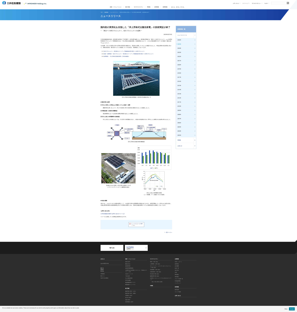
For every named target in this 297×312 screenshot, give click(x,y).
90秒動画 (103, 273)
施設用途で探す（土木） (130, 291)
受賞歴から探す (128, 295)
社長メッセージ (178, 261)
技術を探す (127, 261)
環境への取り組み (154, 261)
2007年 (179, 118)
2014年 (179, 89)
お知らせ (180, 146)
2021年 (179, 60)
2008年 (179, 114)
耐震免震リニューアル (130, 284)
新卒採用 (177, 289)
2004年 (179, 131)
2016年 (179, 81)
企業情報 (156, 7)
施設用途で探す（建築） (130, 293)
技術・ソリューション (116, 7)
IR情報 (148, 7)
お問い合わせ (236, 3)
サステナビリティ (138, 7)
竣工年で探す (128, 297)
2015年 (179, 85)
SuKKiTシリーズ (129, 273)
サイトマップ (245, 3)
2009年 (179, 110)
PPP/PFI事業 (128, 280)
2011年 (179, 102)
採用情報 (165, 7)
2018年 (179, 73)
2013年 (179, 94)
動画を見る (127, 263)
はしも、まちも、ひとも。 (178, 7)
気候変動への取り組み (155, 269)
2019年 (179, 69)
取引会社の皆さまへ (256, 3)
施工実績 (127, 7)
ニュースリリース (182, 35)
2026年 (179, 40)
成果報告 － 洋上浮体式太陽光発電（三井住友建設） (117, 56)
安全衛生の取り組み (154, 273)
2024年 (179, 48)
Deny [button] (286, 309)
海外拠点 (177, 276)
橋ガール (103, 276)
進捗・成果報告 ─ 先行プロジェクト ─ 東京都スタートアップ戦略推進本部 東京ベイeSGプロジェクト (129, 54)
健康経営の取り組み (154, 276)
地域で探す (127, 299)
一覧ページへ (168, 232)
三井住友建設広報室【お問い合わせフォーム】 (113, 213)
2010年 (179, 106)
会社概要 (177, 266)
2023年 (179, 52)
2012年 (179, 98)
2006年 (179, 122)
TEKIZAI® (127, 276)
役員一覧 (177, 268)
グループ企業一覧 (179, 278)
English (266, 3)
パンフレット (178, 283)
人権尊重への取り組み (155, 263)
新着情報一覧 (181, 29)
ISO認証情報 (177, 280)
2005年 (179, 127)
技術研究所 (127, 266)
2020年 (179, 64)
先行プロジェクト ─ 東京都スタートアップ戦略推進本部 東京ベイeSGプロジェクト (124, 51)
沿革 (176, 272)
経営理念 (177, 263)
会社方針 (177, 270)
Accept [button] (292, 309)
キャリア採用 (178, 291)
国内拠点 (177, 274)
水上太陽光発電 (128, 278)
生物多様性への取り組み (155, 271)
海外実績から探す (129, 301)
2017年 (179, 77)
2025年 (179, 44)
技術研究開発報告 (129, 268)
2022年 (179, 56)
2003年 (179, 135)
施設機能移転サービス (130, 282)
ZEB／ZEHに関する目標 (157, 281)
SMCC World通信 (104, 278)
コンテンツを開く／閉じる (195, 35)
